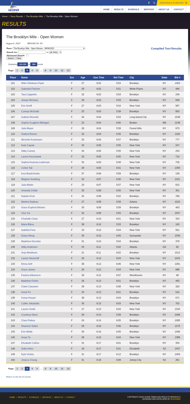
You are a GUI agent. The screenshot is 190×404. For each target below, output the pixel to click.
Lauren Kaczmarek (31, 156)
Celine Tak (27, 168)
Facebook (149, 3)
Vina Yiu (25, 213)
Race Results (17, 16)
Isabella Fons (28, 230)
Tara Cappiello (29, 94)
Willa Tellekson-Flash (32, 83)
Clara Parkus (28, 320)
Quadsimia (175, 399)
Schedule (134, 9)
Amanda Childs (29, 190)
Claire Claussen (29, 286)
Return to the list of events (18, 377)
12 (68, 70)
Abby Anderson (29, 247)
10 (56, 70)
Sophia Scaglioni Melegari (35, 122)
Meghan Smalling (30, 179)
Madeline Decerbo (31, 241)
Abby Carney (28, 151)
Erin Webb (26, 331)
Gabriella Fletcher (30, 89)
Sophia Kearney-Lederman (35, 162)
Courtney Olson (29, 314)
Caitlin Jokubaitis (30, 303)
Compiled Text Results (166, 48)
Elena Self (26, 264)
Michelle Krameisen (31, 139)
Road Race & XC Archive (172, 3)
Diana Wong (27, 235)
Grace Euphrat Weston (33, 207)
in (47, 52)
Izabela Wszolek (30, 117)
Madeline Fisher (29, 281)
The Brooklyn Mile (34, 16)
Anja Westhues (29, 252)
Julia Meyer (27, 128)
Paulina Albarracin (31, 275)
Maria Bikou (27, 224)
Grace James (28, 269)
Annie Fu (26, 292)
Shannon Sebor (29, 326)
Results (119, 9)
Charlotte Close (29, 218)
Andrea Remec (29, 134)
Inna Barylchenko (30, 173)
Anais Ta (25, 337)
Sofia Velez (27, 348)
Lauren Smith (28, 309)
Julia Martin (27, 185)
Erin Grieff (26, 105)
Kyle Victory (27, 354)
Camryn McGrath (30, 111)
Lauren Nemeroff (30, 258)
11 (62, 70)
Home (106, 9)
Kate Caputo (27, 145)
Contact (179, 9)
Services (149, 9)
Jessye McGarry (29, 100)
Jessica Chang (29, 360)
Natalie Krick (28, 196)
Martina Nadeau (29, 202)
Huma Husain (28, 298)
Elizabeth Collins (30, 343)
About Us (164, 9)
